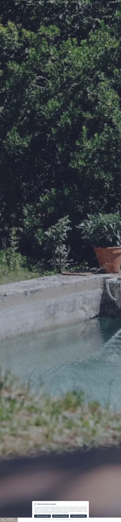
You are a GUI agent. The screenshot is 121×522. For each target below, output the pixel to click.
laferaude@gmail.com (66, 519)
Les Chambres (39, 2)
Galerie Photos (75, 2)
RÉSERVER (114, 2)
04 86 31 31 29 (55, 519)
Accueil (29, 2)
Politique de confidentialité (61, 512)
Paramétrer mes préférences (60, 516)
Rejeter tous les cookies (42, 516)
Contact (86, 2)
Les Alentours (62, 2)
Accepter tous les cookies (78, 516)
